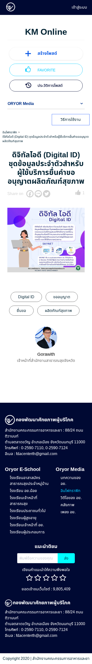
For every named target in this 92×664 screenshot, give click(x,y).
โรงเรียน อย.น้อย (23, 491)
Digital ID (26, 297)
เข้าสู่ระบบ (79, 7)
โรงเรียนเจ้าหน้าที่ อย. (27, 525)
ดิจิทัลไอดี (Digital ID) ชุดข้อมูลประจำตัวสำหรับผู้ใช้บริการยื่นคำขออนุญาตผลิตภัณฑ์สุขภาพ (45, 139)
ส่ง (66, 558)
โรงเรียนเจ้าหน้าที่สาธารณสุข (23, 501)
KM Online (46, 32)
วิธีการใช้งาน (71, 120)
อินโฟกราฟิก (9, 132)
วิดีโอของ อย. (71, 498)
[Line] (38, 193)
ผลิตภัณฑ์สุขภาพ (58, 311)
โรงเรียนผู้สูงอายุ (23, 518)
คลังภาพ (67, 505)
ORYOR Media (21, 104)
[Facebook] (30, 193)
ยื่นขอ (21, 311)
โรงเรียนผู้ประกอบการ (27, 532)
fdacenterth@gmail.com (36, 454)
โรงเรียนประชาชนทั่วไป (28, 511)
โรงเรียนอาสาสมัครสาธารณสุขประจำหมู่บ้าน (29, 481)
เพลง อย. (68, 512)
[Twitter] (46, 193)
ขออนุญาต (61, 297)
